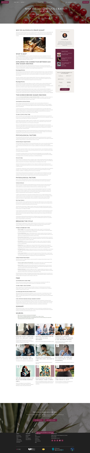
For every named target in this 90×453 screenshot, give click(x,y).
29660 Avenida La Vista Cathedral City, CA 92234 (59, 435)
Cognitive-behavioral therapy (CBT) (27, 262)
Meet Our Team (18, 436)
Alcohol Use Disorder (22, 55)
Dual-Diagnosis (28, 438)
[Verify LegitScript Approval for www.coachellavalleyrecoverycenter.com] (72, 449)
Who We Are (18, 435)
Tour (66, 2)
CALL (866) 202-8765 (38, 420)
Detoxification (28, 435)
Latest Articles (18, 439)
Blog (36, 442)
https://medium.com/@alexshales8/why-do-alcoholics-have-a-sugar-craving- (31, 316)
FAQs (17, 438)
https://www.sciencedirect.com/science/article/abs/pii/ (27, 315)
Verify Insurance (5, 2)
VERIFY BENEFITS (65, 89)
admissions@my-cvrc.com (55, 438)
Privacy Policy (37, 439)
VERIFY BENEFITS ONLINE (50, 420)
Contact (75, 2)
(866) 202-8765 (85, 2)
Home (15, 2)
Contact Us (37, 438)
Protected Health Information (19, 442)
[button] (18, 2)
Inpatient (27, 436)
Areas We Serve (28, 439)
